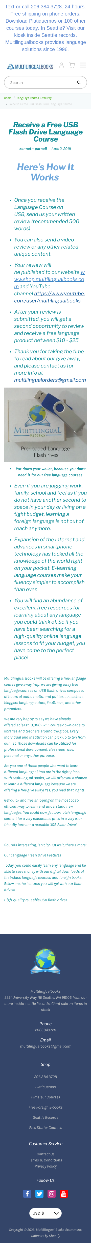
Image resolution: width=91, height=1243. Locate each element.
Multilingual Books (50, 1229)
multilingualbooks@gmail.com (45, 1046)
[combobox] (38, 82)
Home (7, 98)
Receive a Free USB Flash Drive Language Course (40, 104)
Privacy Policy (46, 1166)
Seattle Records (45, 1117)
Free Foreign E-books (46, 1107)
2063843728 (45, 1029)
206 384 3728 (45, 1076)
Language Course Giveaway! (34, 98)
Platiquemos (45, 1086)
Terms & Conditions (45, 1160)
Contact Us (46, 1154)
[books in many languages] (80, 272)
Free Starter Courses (45, 1127)
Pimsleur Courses (45, 1097)
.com (49, 279)
